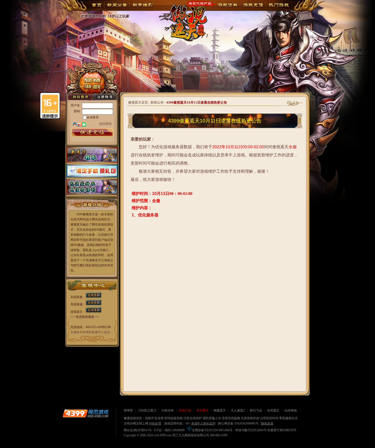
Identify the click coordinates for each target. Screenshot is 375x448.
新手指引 (142, 5)
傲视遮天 (185, 19)
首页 (97, 5)
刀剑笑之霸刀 (147, 410)
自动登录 (92, 117)
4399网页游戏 (85, 413)
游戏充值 (253, 5)
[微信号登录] (84, 124)
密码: (77, 111)
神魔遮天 (220, 410)
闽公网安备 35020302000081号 (238, 423)
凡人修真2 (238, 410)
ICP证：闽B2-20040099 (169, 430)
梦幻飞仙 (256, 410)
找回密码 (105, 123)
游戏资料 (227, 5)
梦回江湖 (185, 410)
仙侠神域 (290, 410)
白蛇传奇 (167, 410)
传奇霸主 (273, 410)
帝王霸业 (202, 410)
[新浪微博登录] (79, 124)
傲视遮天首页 (138, 102)
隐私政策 (267, 423)
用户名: (76, 105)
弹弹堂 (128, 410)
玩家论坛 (278, 5)
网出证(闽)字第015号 (138, 430)
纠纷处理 (155, 423)
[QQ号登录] (74, 124)
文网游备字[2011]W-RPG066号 (212, 430)
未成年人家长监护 (203, 423)
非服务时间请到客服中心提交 (90, 332)
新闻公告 (116, 5)
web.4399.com (163, 435)
